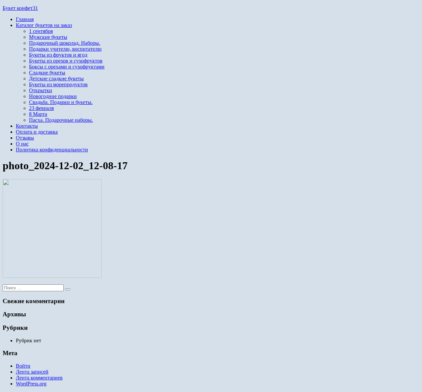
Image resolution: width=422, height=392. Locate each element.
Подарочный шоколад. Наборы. (64, 43)
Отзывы (25, 138)
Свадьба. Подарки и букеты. (61, 102)
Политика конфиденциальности (52, 149)
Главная (25, 19)
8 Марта (38, 114)
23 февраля (41, 108)
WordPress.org (31, 383)
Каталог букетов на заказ (44, 25)
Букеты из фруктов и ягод (58, 55)
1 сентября (41, 31)
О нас (22, 143)
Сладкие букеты (47, 72)
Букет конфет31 (20, 8)
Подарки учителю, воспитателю (65, 49)
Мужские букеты (48, 37)
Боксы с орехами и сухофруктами (67, 66)
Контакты (27, 126)
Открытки (40, 90)
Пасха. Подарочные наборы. (61, 120)
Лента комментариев (39, 377)
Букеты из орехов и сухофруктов (66, 61)
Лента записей (32, 372)
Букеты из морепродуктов (58, 84)
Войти (23, 366)
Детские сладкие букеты (56, 78)
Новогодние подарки (53, 96)
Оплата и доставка (37, 132)
